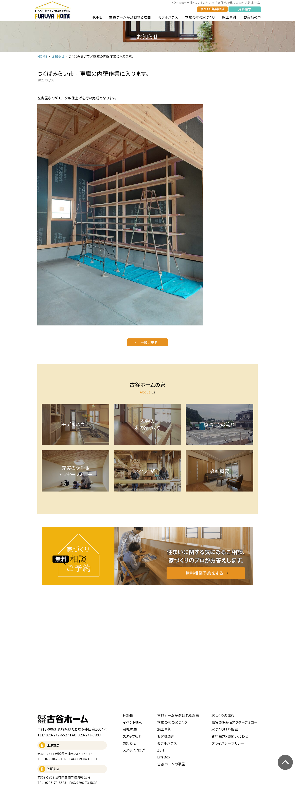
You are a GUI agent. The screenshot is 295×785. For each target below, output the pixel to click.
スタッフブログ (134, 750)
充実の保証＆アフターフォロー (234, 722)
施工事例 (229, 17)
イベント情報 (133, 722)
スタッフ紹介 (132, 736)
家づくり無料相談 (224, 729)
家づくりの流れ (222, 715)
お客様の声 (252, 17)
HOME (97, 17)
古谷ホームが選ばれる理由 (130, 17)
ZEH (160, 750)
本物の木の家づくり (200, 17)
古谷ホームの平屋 (171, 763)
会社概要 (130, 729)
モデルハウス (168, 17)
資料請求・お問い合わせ (229, 736)
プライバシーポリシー (227, 743)
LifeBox (163, 757)
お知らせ (58, 56)
